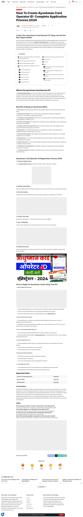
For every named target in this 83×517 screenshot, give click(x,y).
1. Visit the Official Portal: (26, 69)
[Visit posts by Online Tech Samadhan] (18, 26)
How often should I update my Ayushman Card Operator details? (53, 79)
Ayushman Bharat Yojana (24, 93)
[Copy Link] (27, 30)
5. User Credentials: (24, 79)
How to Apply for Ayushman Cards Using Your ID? (54, 56)
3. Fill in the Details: (24, 74)
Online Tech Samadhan (27, 25)
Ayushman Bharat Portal (25, 164)
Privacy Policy (35, 514)
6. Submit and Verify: (25, 81)
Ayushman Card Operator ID (41, 42)
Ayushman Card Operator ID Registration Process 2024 (28, 66)
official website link (40, 335)
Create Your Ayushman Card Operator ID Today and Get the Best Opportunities (29, 57)
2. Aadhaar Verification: (25, 72)
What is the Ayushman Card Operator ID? (27, 60)
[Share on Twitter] (25, 30)
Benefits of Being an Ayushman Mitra (26, 63)
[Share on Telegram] (62, 455)
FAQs (45, 64)
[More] (33, 30)
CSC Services (19, 9)
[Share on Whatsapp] (59, 455)
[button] (61, 515)
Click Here (56, 379)
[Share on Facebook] (22, 30)
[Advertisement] (41, 175)
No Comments (37, 25)
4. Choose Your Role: (25, 77)
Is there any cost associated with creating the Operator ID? (53, 75)
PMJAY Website (51, 313)
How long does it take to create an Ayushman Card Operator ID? (53, 67)
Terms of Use (42, 514)
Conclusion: (46, 61)
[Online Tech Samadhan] (3, 2)
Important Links (47, 59)
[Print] (30, 30)
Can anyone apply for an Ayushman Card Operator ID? (52, 71)
